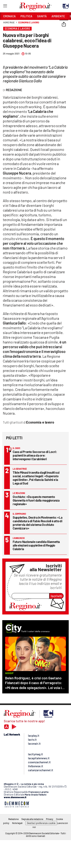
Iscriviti (56, 596)
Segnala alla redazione (32, 819)
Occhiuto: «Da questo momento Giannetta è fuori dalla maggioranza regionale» (36, 500)
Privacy (49, 819)
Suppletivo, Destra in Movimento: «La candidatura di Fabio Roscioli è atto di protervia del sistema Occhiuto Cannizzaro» (37, 522)
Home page (9, 22)
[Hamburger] (5, 6)
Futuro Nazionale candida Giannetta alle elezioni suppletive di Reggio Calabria (36, 545)
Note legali (17, 823)
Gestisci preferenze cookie (41, 823)
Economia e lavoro (28, 22)
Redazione (13, 819)
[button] (63, 24)
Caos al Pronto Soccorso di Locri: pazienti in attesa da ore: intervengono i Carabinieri (35, 455)
